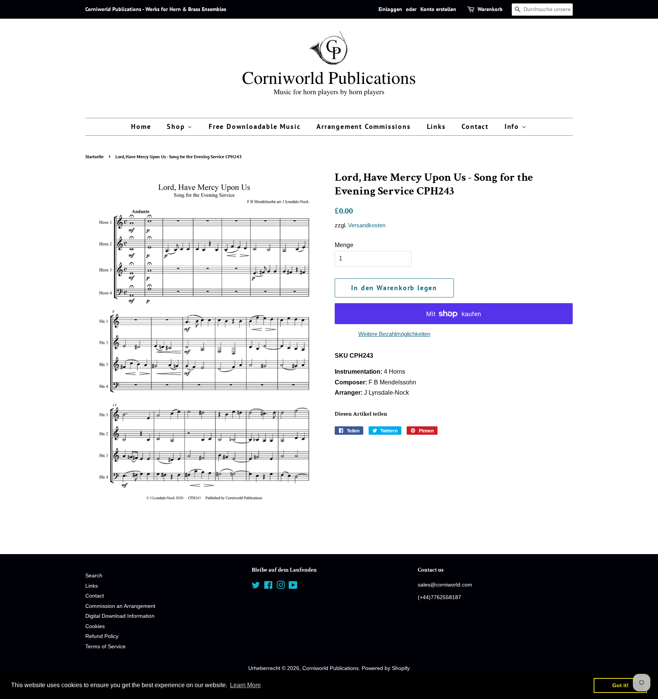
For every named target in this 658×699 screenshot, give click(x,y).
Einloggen (390, 9)
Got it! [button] (620, 685)
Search (93, 575)
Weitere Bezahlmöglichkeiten (394, 334)
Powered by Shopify (386, 668)
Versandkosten (366, 225)
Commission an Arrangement (120, 606)
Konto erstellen (438, 9)
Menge (344, 245)
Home (141, 126)
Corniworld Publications (330, 668)
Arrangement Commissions (363, 126)
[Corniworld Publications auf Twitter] (256, 587)
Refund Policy (101, 636)
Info (513, 126)
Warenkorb (490, 9)
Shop (177, 126)
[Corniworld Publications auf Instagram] (280, 587)
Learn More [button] (245, 685)
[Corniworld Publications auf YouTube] (293, 587)
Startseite (94, 156)
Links (436, 126)
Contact (475, 126)
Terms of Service (105, 646)
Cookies (95, 626)
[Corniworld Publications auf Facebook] (268, 587)
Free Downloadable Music (254, 126)
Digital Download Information (120, 616)
